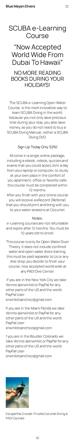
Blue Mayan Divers (20, 6)
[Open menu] (67, 6)
